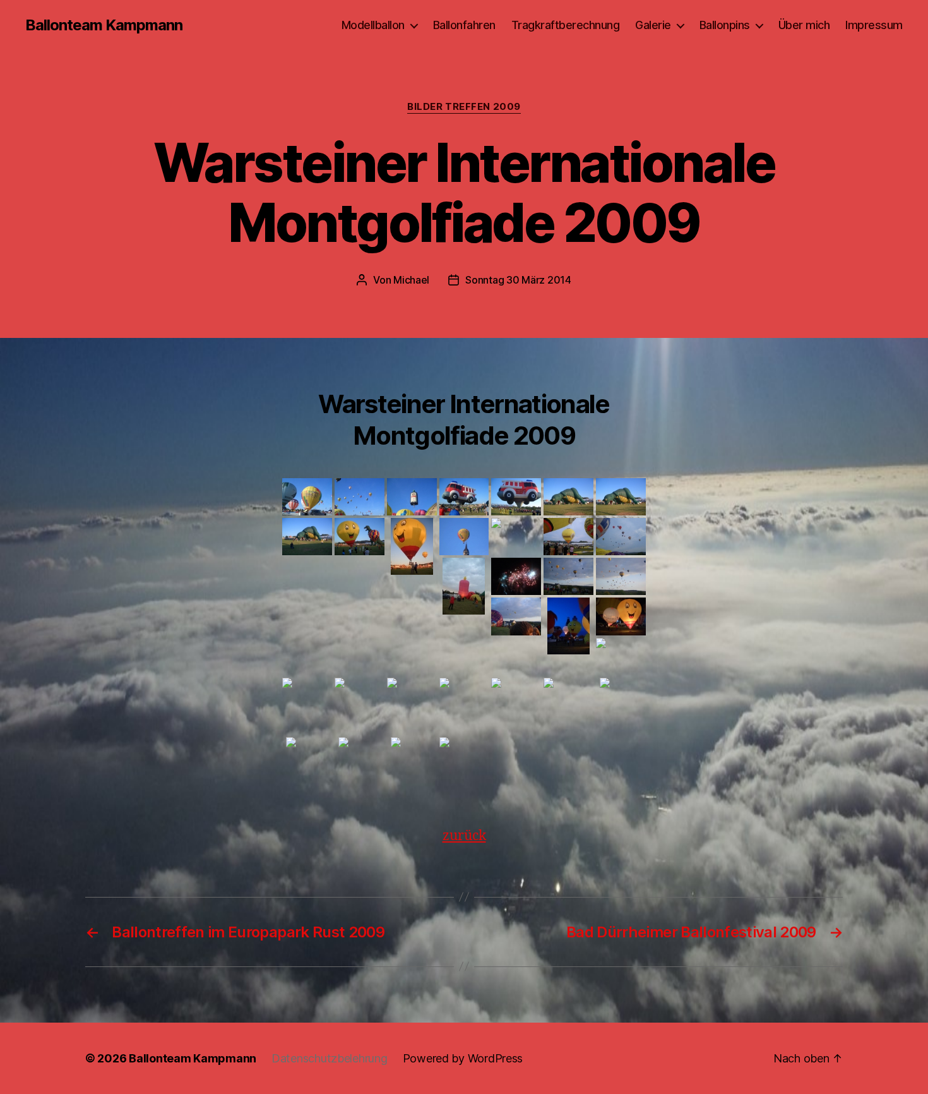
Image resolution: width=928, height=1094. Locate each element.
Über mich (804, 25)
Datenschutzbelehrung (329, 1058)
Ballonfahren (464, 25)
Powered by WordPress (463, 1058)
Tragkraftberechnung (565, 25)
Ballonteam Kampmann (103, 25)
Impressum (874, 25)
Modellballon (373, 25)
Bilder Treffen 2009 (463, 106)
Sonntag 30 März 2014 (518, 280)
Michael (411, 280)
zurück (464, 836)
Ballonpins (724, 25)
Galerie (653, 25)
